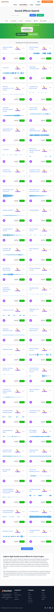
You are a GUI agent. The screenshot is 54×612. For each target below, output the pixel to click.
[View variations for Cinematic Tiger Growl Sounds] (17, 249)
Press (29, 592)
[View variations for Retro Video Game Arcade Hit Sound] (44, 190)
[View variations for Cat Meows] (17, 149)
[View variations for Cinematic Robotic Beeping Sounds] (17, 411)
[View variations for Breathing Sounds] (17, 531)
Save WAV (22, 58)
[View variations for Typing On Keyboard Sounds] (17, 330)
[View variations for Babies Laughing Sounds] (44, 349)
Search (33, 15)
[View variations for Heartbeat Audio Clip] (44, 289)
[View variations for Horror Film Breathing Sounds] (44, 470)
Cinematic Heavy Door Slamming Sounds (34, 369)
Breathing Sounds (8, 531)
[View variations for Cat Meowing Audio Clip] (44, 490)
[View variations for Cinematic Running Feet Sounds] (44, 411)
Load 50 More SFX (27, 548)
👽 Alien (36, 21)
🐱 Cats (21, 21)
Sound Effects (23, 4)
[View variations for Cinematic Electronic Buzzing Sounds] (17, 109)
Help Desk (30, 600)
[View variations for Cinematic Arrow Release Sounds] (17, 451)
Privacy (43, 595)
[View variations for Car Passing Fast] (44, 511)
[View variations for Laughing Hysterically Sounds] (44, 130)
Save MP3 (16, 58)
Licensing (44, 597)
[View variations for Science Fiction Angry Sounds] (44, 108)
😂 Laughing (43, 21)
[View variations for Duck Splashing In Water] (17, 431)
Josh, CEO (30, 602)
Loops (31, 4)
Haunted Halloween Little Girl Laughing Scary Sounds (8, 490)
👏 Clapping (13, 21)
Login (38, 1)
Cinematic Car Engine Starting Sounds (7, 391)
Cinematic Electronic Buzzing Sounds (8, 109)
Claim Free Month (21, 34)
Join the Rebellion (47, 1)
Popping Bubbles (34, 210)
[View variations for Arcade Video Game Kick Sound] (17, 190)
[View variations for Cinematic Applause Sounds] (44, 269)
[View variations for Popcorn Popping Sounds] (44, 390)
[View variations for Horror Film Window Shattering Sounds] (44, 150)
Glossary (30, 598)
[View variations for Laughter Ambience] (17, 210)
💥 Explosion (28, 21)
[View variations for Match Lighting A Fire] (44, 249)
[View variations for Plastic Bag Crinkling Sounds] (44, 68)
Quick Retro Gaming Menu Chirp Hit (7, 289)
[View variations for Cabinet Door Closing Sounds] (17, 171)
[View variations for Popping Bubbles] (44, 210)
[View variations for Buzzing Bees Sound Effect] (44, 431)
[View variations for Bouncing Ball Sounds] (17, 470)
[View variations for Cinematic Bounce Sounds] (17, 230)
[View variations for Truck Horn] (17, 68)
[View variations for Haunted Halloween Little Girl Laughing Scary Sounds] (17, 491)
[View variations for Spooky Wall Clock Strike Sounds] (17, 130)
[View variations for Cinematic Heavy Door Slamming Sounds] (44, 370)
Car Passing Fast (33, 511)
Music (15, 4)
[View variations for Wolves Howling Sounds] (44, 48)
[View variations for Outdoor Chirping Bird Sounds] (17, 369)
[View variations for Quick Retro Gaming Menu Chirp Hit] (17, 289)
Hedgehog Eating (7, 349)
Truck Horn (6, 68)
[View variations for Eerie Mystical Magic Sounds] (17, 269)
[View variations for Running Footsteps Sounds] (44, 531)
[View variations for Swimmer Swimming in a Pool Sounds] (17, 88)
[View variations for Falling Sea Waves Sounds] (17, 48)
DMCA (43, 599)
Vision (29, 596)
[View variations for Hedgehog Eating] (17, 349)
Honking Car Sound (8, 310)
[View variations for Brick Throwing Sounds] (44, 230)
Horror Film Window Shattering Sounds (34, 150)
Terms (43, 593)
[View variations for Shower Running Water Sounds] (44, 330)
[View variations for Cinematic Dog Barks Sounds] (44, 87)
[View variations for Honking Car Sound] (17, 310)
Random (40, 15)
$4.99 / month (33, 34)
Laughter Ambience (8, 210)
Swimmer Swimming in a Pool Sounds (8, 88)
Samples (37, 4)
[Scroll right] (49, 21)
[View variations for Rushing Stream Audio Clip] (44, 451)
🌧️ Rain (6, 21)
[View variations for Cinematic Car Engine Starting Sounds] (17, 391)
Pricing (29, 594)
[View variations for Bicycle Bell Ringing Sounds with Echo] (17, 511)
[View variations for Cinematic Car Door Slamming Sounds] (44, 171)
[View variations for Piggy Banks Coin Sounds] (44, 310)
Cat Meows (6, 149)
